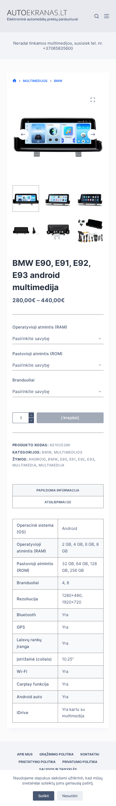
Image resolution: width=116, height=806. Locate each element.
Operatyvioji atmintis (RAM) (39, 327)
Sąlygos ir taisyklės (58, 769)
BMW (47, 452)
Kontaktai (89, 754)
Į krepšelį (70, 417)
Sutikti (43, 796)
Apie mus (25, 754)
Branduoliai (23, 380)
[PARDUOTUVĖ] (14, 81)
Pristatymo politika (37, 762)
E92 (81, 459)
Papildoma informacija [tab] (57, 490)
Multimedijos (68, 452)
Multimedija (51, 465)
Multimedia (24, 465)
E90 (63, 459)
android (37, 459)
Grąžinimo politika (56, 754)
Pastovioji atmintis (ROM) (37, 353)
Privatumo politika (79, 762)
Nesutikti (69, 796)
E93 (90, 459)
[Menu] (106, 16)
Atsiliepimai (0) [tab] (58, 502)
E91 (72, 459)
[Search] (96, 16)
